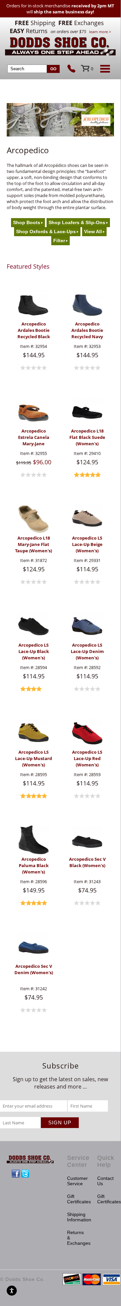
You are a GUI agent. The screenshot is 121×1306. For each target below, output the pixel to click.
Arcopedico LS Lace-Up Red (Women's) (87, 758)
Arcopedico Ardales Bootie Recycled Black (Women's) (33, 330)
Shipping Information (75, 1217)
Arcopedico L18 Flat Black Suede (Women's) (87, 437)
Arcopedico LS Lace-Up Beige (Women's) (87, 544)
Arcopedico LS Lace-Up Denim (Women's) (87, 651)
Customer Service (75, 1181)
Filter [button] (59, 240)
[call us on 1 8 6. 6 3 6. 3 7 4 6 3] (74, 69)
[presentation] (33, 305)
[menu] (104, 68)
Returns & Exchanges (75, 1238)
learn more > (100, 31)
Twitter (25, 1174)
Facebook (16, 1174)
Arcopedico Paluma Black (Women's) (34, 865)
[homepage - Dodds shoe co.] (60, 47)
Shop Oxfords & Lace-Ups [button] (46, 231)
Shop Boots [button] (26, 222)
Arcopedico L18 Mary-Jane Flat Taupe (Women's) (33, 544)
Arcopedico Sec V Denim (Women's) (33, 969)
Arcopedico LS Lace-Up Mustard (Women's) (33, 758)
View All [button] (93, 231)
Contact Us (105, 1181)
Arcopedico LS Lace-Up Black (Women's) (33, 651)
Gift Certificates (75, 1199)
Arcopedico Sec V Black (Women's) (87, 862)
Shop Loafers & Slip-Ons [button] (77, 222)
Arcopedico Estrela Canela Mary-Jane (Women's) (33, 437)
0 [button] (92, 69)
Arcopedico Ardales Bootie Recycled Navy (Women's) (87, 330)
